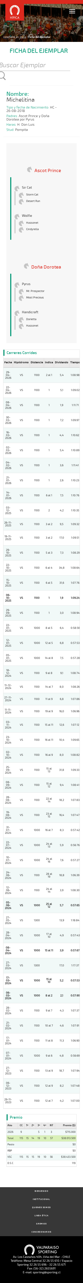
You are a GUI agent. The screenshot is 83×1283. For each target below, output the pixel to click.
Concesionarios (41, 1232)
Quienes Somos (41, 1207)
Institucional (41, 1199)
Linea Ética (41, 1215)
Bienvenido (42, 1191)
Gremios (41, 1224)
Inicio (23, 36)
